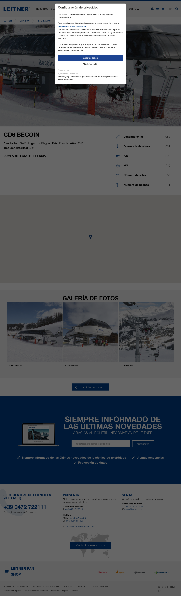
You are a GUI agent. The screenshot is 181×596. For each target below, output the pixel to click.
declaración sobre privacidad (72, 26)
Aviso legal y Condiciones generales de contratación (82, 76)
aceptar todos (90, 57)
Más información (90, 64)
